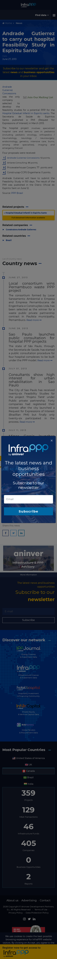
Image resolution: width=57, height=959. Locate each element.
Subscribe (28, 511)
